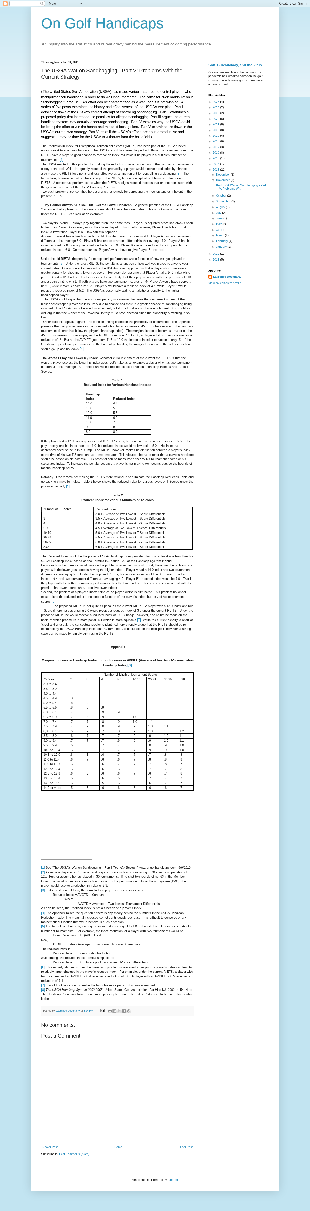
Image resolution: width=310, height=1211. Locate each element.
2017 (216, 147)
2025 (216, 102)
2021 (216, 124)
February (222, 241)
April (219, 230)
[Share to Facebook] (124, 1011)
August (221, 207)
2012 (216, 253)
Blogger (173, 1179)
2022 (216, 118)
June (219, 218)
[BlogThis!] (114, 1011)
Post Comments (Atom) (74, 1154)
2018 (216, 141)
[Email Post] (102, 1010)
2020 (216, 130)
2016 (216, 152)
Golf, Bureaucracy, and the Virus (235, 65)
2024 (216, 107)
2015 (216, 158)
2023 (216, 113)
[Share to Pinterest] (128, 1011)
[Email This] (110, 1011)
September (223, 201)
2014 (216, 164)
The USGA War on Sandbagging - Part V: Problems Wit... (241, 187)
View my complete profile (224, 283)
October (221, 195)
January (221, 246)
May (219, 224)
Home (118, 1147)
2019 (216, 135)
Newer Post (50, 1147)
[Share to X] (119, 1011)
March (220, 235)
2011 (216, 259)
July (219, 213)
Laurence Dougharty (227, 276)
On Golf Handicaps (102, 23)
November (223, 180)
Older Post (186, 1147)
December (223, 174)
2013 (216, 169)
